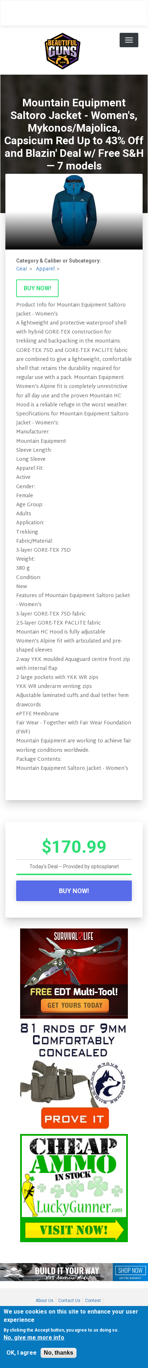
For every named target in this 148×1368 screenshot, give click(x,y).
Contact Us (69, 1300)
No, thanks (58, 1353)
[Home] (62, 50)
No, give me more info (34, 1337)
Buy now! (37, 288)
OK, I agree (21, 1352)
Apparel (45, 269)
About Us (45, 1300)
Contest (93, 1300)
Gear (21, 269)
